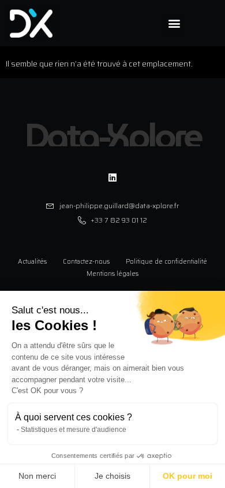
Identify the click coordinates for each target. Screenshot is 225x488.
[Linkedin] (112, 177)
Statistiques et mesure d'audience (73, 430)
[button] (174, 23)
